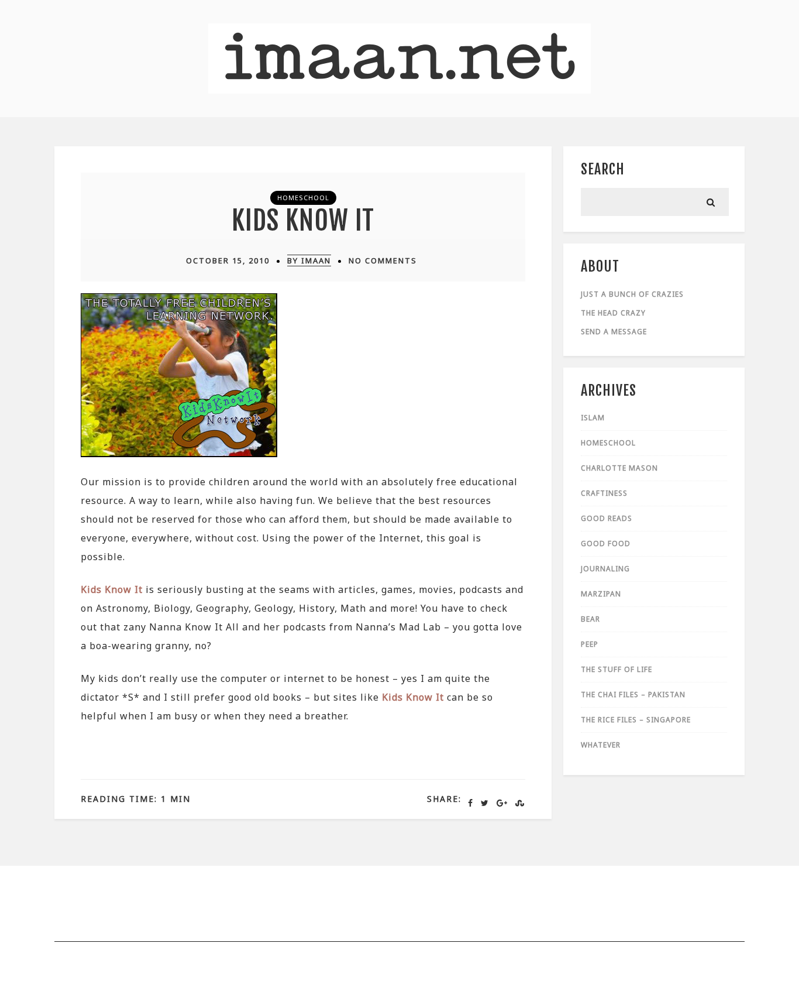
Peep (589, 644)
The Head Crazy (613, 313)
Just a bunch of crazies (632, 294)
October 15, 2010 (228, 260)
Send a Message (614, 332)
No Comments (383, 260)
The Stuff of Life (616, 669)
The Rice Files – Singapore (636, 720)
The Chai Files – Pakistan (633, 694)
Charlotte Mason (619, 468)
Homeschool (303, 197)
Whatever (601, 745)
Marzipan (601, 594)
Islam (593, 418)
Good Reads (606, 518)
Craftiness (604, 493)
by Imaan (309, 260)
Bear (590, 619)
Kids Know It (303, 220)
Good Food (606, 543)
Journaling (605, 569)
